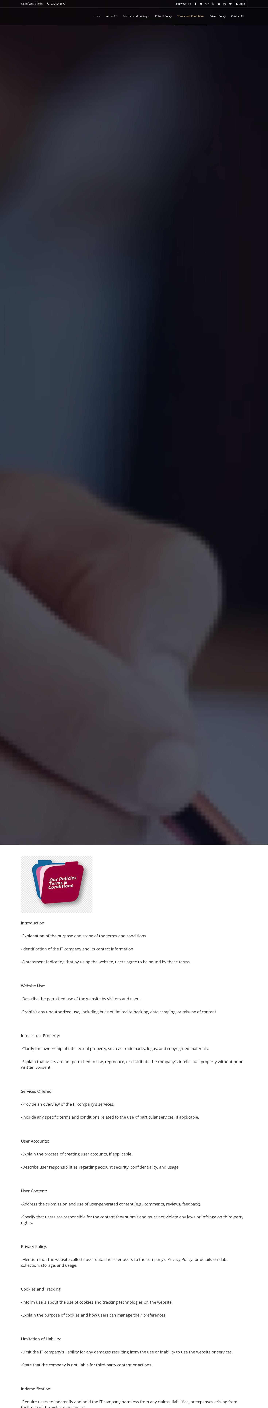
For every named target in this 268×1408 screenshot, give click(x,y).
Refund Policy (163, 16)
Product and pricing (135, 16)
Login (241, 3)
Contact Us (237, 16)
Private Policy (218, 16)
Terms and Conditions (190, 16)
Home (97, 16)
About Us (111, 16)
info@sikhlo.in (34, 3)
